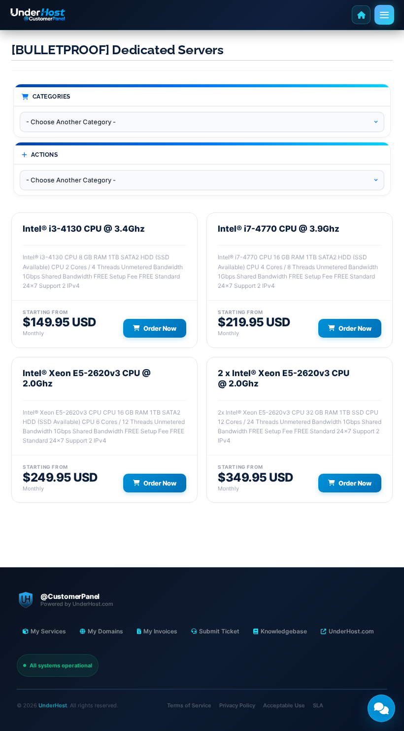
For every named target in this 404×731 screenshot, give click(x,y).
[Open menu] (384, 15)
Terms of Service (189, 705)
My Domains (105, 631)
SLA (318, 705)
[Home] (361, 14)
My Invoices (160, 631)
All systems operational (61, 665)
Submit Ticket (219, 631)
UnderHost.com (351, 631)
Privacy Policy (237, 705)
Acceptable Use (284, 705)
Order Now (159, 328)
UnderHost (52, 705)
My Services (48, 631)
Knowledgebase (284, 631)
